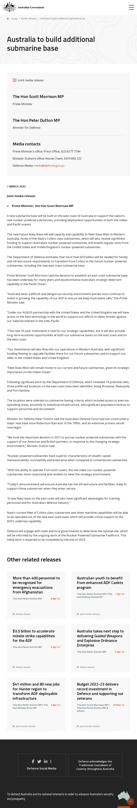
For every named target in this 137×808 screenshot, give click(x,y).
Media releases (29, 18)
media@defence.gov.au (49, 166)
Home (14, 18)
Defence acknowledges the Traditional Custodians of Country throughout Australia (95, 765)
